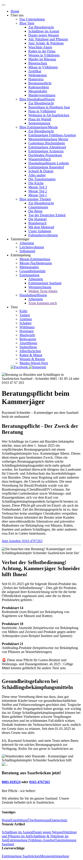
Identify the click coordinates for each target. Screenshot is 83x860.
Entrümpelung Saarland (44, 283)
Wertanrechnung (39, 287)
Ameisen (25, 319)
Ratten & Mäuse (30, 355)
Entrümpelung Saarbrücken (21, 856)
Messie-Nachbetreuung (35, 263)
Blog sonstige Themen (35, 199)
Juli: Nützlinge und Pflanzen (48, 39)
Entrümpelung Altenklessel (47, 147)
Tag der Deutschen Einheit (47, 215)
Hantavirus (36, 79)
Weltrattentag (37, 75)
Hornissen (26, 331)
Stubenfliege (28, 347)
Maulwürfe (27, 335)
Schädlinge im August (43, 31)
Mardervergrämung (41, 95)
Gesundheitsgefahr (32, 271)
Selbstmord (27, 251)
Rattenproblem (38, 87)
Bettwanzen (27, 339)
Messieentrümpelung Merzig (48, 139)
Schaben (25, 323)
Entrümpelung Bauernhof (46, 167)
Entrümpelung (29, 275)
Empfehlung (19, 820)
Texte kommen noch (42, 303)
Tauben (24, 315)
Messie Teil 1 (37, 195)
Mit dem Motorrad (41, 227)
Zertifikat (34, 71)
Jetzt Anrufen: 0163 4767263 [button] (22, 541)
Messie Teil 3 (37, 187)
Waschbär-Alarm (40, 47)
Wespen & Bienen (32, 359)
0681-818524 (11, 782)
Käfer (23, 311)
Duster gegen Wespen (43, 35)
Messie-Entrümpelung (34, 259)
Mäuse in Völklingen (43, 67)
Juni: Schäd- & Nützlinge (46, 43)
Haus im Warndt (39, 119)
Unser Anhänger (39, 231)
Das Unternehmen (32, 19)
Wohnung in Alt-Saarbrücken (48, 115)
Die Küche (36, 183)
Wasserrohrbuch (39, 159)
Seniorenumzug (39, 123)
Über (31, 820)
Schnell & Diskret (40, 171)
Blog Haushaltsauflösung (37, 99)
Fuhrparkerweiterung (43, 235)
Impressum (42, 820)
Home (15, 11)
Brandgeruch (37, 223)
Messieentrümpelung (54, 856)
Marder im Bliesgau (42, 59)
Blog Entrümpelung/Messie (38, 127)
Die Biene (35, 211)
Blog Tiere (26, 23)
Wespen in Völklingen (44, 55)
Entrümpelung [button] (21, 255)
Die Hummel (37, 219)
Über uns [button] (17, 15)
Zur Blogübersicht (41, 27)
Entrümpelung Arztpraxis (46, 151)
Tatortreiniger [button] (20, 239)
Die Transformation (42, 179)
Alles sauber (37, 175)
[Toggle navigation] (3, 5)
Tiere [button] (14, 307)
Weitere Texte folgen (42, 291)
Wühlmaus (27, 327)
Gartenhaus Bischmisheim (46, 143)
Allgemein (26, 243)
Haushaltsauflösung (33, 295)
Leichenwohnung (31, 247)
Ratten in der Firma (41, 51)
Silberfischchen (30, 351)
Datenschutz (58, 820)
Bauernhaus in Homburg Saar (49, 107)
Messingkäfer (37, 91)
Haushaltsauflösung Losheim (48, 163)
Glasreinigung (38, 207)
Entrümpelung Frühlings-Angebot (52, 135)
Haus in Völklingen (42, 111)
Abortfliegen (28, 343)
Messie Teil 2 (37, 191)
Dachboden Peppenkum (45, 155)
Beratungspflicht (39, 83)
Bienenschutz (37, 63)
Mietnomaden (29, 267)
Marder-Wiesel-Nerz (33, 363)
